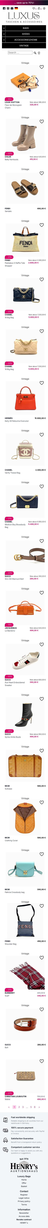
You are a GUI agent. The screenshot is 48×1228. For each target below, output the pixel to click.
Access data (24, 1216)
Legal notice (24, 1198)
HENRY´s (24, 1223)
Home (24, 1180)
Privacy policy (24, 1201)
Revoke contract (24, 1219)
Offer (24, 1183)
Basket (24, 1186)
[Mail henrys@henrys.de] (12, 8)
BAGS (26, 28)
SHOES (26, 34)
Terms (24, 1204)
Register (24, 1195)
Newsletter (24, 1213)
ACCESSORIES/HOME (25, 39)
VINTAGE (24, 45)
